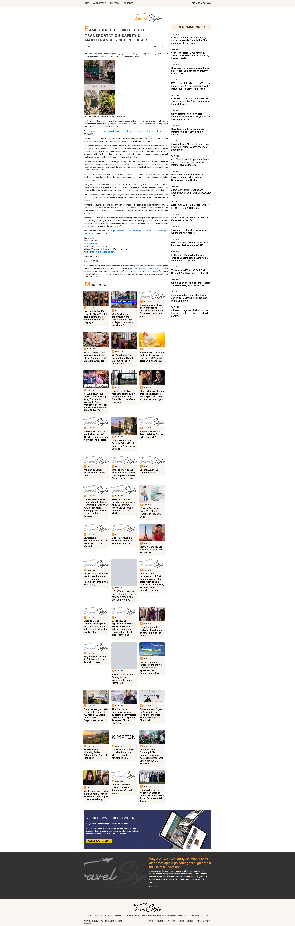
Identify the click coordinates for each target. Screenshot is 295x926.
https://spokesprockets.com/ (103, 252)
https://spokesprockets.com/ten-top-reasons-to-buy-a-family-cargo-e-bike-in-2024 (123, 131)
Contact (171, 921)
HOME (86, 3)
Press (150, 921)
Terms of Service (186, 921)
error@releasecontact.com (141, 268)
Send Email (93, 244)
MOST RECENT (99, 3)
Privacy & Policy (203, 921)
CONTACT (128, 3)
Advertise (161, 921)
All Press (115, 3)
